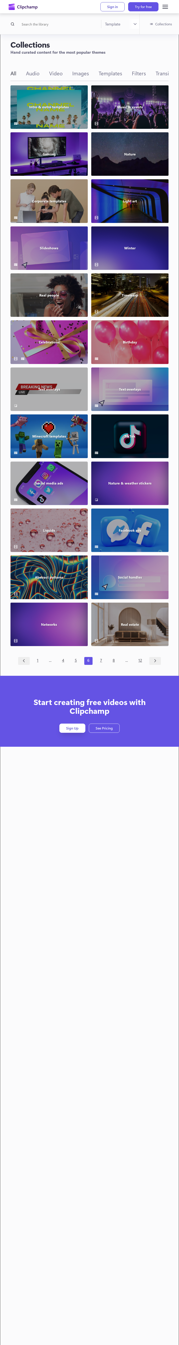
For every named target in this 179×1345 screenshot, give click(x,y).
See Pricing (104, 728)
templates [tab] (110, 73)
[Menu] (165, 7)
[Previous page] (24, 661)
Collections (163, 24)
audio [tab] (33, 73)
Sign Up (72, 728)
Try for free (143, 6)
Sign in (112, 6)
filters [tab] (139, 73)
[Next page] (155, 661)
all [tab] (13, 73)
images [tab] (80, 73)
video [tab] (56, 73)
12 (140, 660)
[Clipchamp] (23, 6)
